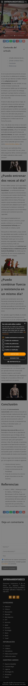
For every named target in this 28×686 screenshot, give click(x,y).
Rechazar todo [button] (14, 358)
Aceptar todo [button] (14, 354)
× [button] (24, 323)
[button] (14, 361)
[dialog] (14, 343)
